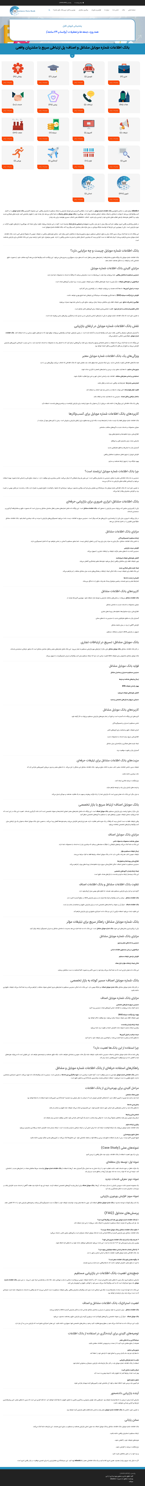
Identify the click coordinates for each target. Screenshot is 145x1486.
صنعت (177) (17, 132)
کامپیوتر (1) (88, 132)
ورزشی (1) (17, 160)
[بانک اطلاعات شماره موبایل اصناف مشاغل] (23, 11)
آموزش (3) (53, 76)
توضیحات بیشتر (114, 82)
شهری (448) (123, 193)
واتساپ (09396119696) (65, 3)
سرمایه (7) (53, 132)
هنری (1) (123, 160)
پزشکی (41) (17, 76)
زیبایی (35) (52, 104)
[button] (64, 10)
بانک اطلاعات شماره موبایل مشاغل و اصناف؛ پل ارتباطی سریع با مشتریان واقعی (72, 48)
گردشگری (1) (52, 160)
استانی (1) (88, 193)
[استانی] (89, 175)
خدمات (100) (17, 104)
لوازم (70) (88, 160)
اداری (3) (123, 76)
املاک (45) (123, 104)
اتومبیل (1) (88, 76)
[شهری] (124, 175)
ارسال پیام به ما (78, 3)
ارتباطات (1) (88, 104)
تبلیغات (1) (123, 132)
